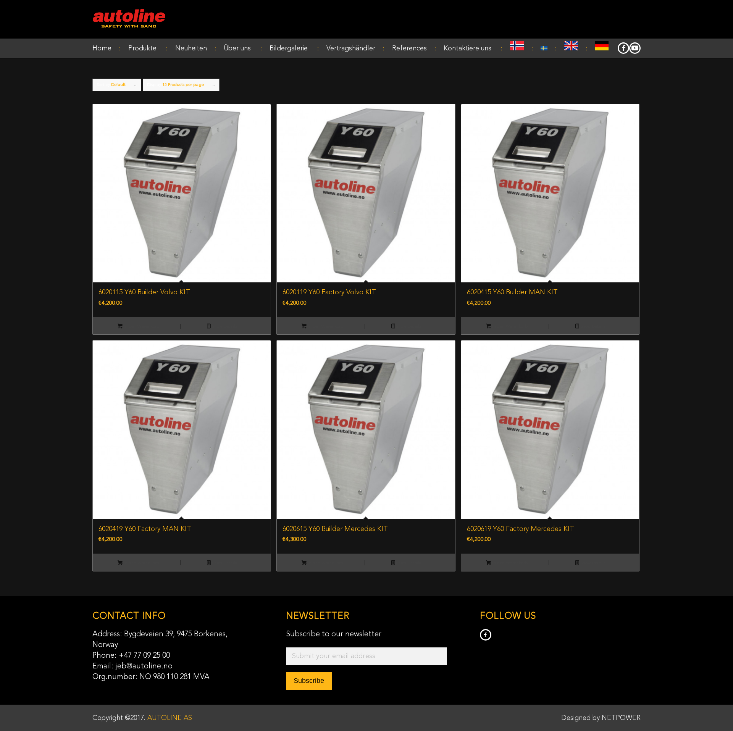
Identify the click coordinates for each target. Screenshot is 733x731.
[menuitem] (106, 48)
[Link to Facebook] (623, 48)
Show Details (224, 326)
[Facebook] (485, 635)
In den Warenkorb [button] (141, 326)
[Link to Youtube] (635, 48)
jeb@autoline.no (144, 666)
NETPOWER (621, 718)
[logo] (129, 19)
